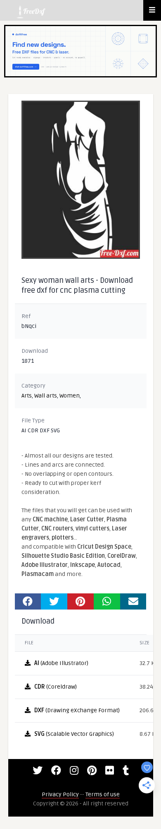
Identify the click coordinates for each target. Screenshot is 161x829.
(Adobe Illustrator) (61, 663)
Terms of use (102, 794)
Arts (26, 395)
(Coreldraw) (55, 686)
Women (69, 395)
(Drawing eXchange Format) (77, 710)
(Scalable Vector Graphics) (74, 733)
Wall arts (45, 395)
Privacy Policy (60, 794)
